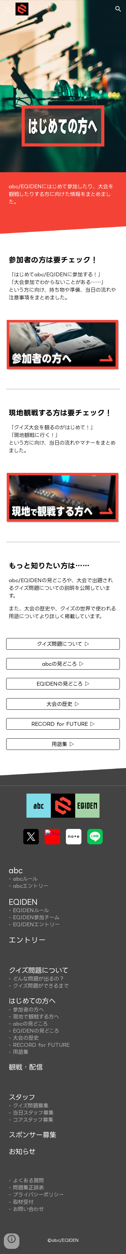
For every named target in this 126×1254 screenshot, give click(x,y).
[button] (8, 9)
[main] (63, 194)
